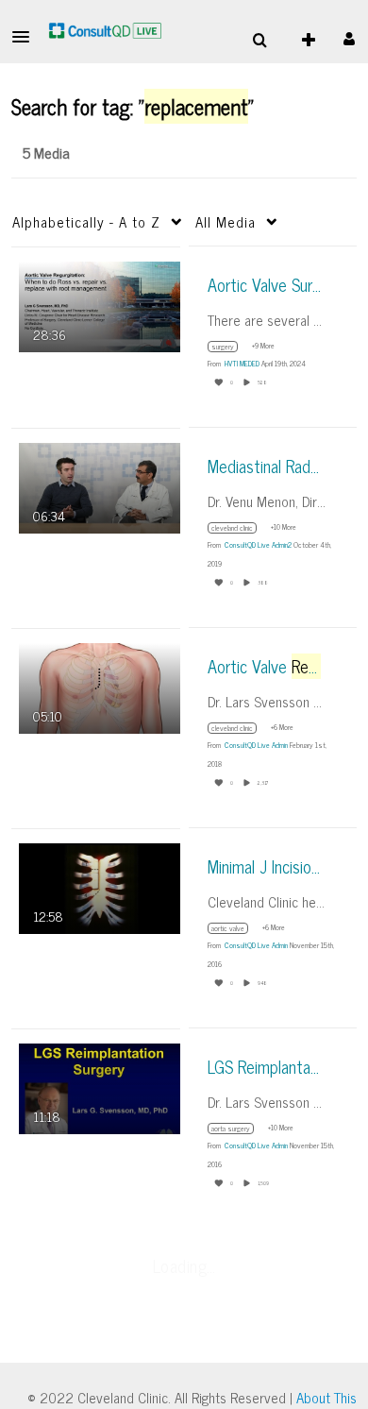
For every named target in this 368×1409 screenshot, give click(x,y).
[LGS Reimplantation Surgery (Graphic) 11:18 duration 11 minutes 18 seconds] (99, 1086)
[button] (26, 37)
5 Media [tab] (46, 152)
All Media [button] (225, 221)
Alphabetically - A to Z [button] (86, 221)
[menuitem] (259, 41)
